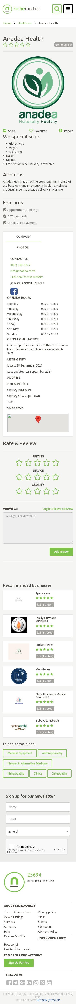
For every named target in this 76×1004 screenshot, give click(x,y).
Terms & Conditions (17, 912)
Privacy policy (47, 912)
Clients (42, 922)
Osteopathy (59, 773)
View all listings (14, 917)
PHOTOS (22, 247)
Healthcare (25, 23)
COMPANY (23, 236)
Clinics (38, 773)
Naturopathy (15, 773)
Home (7, 23)
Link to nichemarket (17, 949)
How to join (11, 944)
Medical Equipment (19, 753)
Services (9, 922)
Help (7, 931)
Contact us (45, 927)
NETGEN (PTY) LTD (48, 1000)
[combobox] (38, 831)
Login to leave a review (58, 509)
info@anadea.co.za (22, 271)
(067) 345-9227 (20, 265)
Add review (61, 552)
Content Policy (47, 931)
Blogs (42, 917)
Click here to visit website (26, 277)
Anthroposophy (52, 753)
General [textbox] (13, 831)
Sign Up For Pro (19, 962)
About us (10, 927)
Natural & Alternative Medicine (27, 763)
